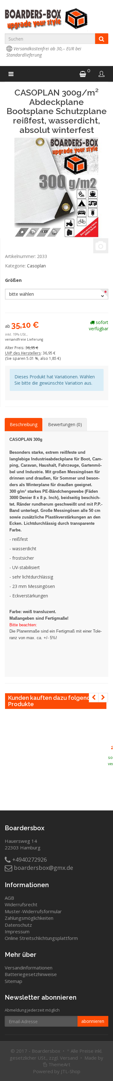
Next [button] (103, 697)
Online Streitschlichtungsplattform (41, 938)
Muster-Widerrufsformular (33, 911)
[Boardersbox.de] (56, 19)
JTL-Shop (70, 1071)
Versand (69, 1058)
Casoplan (36, 266)
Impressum (17, 931)
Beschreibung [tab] (23, 424)
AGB (9, 898)
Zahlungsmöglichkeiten (29, 918)
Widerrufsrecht (21, 904)
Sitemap (13, 981)
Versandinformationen (28, 967)
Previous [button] (94, 697)
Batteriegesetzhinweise (31, 974)
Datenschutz (18, 925)
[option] (110, 735)
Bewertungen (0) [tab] (65, 424)
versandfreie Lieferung (24, 339)
